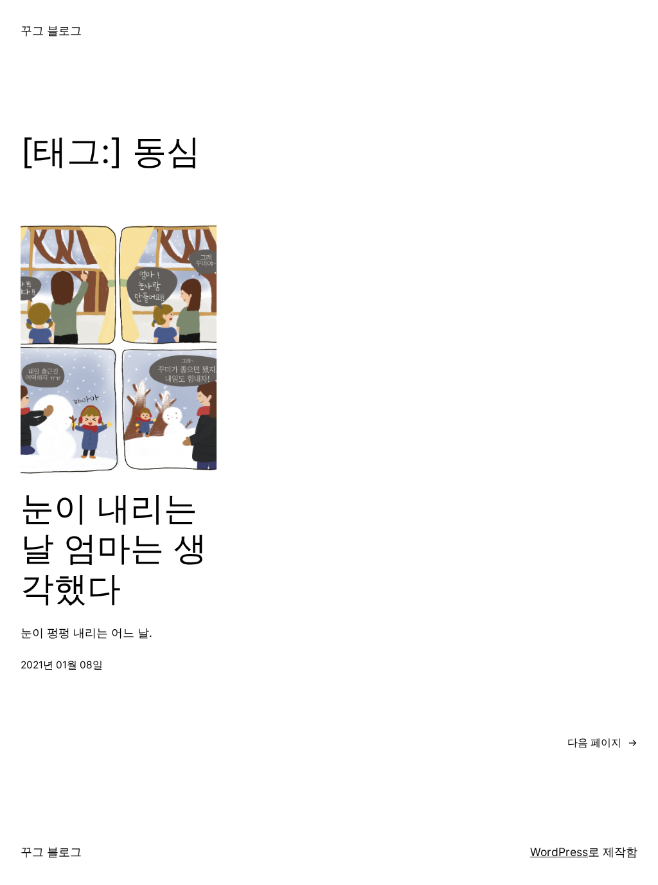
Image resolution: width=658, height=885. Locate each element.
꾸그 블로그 (51, 30)
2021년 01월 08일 (62, 665)
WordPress (559, 852)
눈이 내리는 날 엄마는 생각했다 (114, 548)
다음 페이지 (602, 743)
